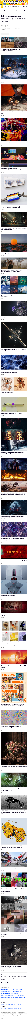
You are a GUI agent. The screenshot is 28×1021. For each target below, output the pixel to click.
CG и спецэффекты (5, 28)
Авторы (20, 6)
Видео (2, 26)
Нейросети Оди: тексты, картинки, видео (11, 1008)
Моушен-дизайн (9, 26)
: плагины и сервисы (9, 993)
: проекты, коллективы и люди (11, 991)
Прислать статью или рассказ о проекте (11, 1004)
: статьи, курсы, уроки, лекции (11, 989)
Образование (7, 10)
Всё (2, 10)
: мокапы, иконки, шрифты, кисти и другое (13, 995)
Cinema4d (3, 29)
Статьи (13, 10)
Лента (9, 6)
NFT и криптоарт (15, 28)
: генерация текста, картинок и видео (13, 997)
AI (5, 6)
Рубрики (14, 6)
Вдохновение (19, 10)
